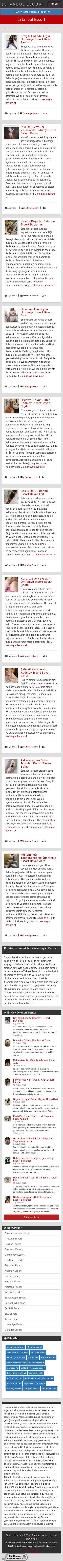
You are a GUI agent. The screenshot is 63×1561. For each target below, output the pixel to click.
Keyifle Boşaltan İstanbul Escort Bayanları (38, 223)
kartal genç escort (15, 1347)
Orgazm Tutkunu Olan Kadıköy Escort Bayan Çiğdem (35, 403)
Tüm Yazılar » (31, 1217)
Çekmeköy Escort (15, 1255)
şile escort (33, 1357)
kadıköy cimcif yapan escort (39, 1378)
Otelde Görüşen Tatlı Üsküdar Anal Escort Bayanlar (32, 1198)
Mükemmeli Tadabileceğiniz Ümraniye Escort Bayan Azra (38, 857)
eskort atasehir (36, 1362)
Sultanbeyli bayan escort (33, 1367)
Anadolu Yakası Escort (17, 1233)
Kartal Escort (12, 1276)
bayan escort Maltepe (34, 1383)
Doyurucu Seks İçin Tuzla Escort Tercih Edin (35, 1179)
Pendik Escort (12, 1292)
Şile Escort (11, 1314)
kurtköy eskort (14, 1388)
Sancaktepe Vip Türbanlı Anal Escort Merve (33, 1081)
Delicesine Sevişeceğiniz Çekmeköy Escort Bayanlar (33, 1159)
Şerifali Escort (13, 1308)
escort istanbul (38, 1352)
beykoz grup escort (16, 1357)
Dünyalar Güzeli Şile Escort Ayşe (31, 1040)
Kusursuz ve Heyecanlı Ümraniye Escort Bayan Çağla (36, 581)
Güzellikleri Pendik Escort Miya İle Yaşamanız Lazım (33, 1140)
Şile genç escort (31, 1388)
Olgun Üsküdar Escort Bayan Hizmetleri (35, 1099)
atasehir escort (48, 1357)
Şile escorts (12, 1367)
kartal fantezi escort (17, 1362)
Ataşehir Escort (13, 1238)
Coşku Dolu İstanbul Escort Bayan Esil (35, 492)
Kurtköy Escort (13, 1281)
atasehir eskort (34, 1347)
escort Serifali (36, 1373)
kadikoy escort (49, 1388)
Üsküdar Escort (13, 1330)
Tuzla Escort (12, 1319)
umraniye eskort (15, 1378)
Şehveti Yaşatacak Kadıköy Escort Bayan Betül (35, 672)
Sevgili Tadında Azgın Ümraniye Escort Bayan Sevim (36, 39)
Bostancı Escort (14, 1249)
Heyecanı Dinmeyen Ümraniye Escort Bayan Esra (36, 312)
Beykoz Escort (13, 1244)
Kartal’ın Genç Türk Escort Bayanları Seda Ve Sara (33, 1117)
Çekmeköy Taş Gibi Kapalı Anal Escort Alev (34, 1061)
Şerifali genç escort (16, 1373)
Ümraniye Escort (31, 113)
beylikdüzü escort (32, 1552)
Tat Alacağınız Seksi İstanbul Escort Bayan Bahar (36, 763)
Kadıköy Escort (31, 207)
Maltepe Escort (13, 1287)
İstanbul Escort (30, 295)
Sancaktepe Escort (15, 1297)
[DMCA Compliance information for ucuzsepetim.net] (15, 1557)
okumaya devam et (43, 285)
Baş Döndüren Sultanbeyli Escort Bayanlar (31, 1019)
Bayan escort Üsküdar (17, 1352)
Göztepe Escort (13, 1260)
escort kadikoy (14, 1383)
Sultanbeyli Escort (15, 1303)
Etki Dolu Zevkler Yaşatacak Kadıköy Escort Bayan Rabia (38, 130)
